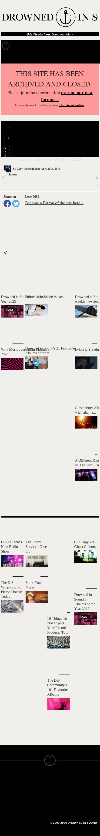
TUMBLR (32, 817)
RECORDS (9, 807)
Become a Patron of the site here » (54, 202)
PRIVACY (57, 786)
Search (90, 57)
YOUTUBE (33, 821)
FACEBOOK (34, 805)
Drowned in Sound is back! (45, 297)
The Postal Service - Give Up (36, 546)
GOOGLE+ (34, 801)
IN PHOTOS (9, 803)
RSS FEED (34, 826)
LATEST (8, 278)
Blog (87, 46)
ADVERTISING (62, 790)
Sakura (13, 174)
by (26, 169)
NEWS (5, 795)
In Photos (68, 46)
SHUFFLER (34, 813)
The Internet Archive (71, 105)
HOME (5, 786)
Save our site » (50, 34)
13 (79, 159)
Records (23, 46)
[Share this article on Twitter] (16, 203)
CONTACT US (36, 778)
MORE (88, 504)
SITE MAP (8, 790)
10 (61, 159)
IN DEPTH (8, 799)
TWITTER (32, 809)
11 (67, 159)
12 (73, 159)
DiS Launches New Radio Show (11, 546)
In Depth (45, 46)
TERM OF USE (62, 782)
